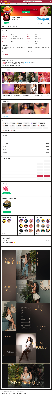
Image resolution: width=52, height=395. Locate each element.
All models (2, 3)
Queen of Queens (28, 62)
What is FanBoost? (46, 20)
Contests (22, 3)
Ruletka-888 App (28, 3)
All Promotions (17, 3)
